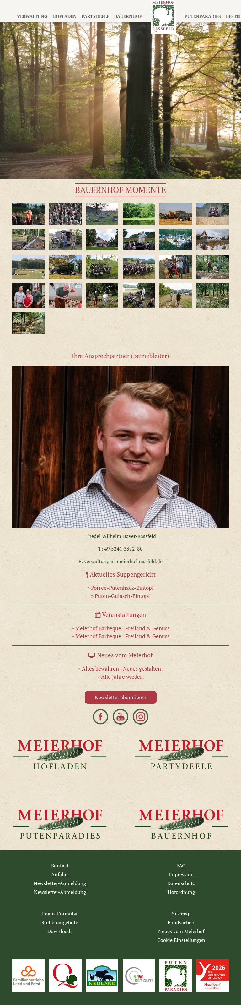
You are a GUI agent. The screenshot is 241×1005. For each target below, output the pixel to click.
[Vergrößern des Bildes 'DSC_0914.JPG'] (212, 239)
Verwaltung (32, 16)
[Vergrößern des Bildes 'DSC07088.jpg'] (28, 295)
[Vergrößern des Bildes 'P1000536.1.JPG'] (139, 267)
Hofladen (64, 16)
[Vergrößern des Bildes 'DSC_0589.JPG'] (212, 214)
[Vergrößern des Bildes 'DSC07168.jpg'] (28, 323)
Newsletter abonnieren (121, 697)
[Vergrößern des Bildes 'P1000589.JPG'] (175, 267)
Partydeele (95, 16)
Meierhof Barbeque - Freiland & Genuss (122, 628)
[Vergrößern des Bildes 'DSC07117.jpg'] (65, 295)
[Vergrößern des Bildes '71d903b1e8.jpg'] (139, 239)
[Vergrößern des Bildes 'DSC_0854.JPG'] (102, 214)
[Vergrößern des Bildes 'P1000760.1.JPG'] (28, 267)
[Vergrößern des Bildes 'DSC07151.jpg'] (139, 295)
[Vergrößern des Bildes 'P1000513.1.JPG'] (102, 267)
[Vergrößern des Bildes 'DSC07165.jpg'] (212, 295)
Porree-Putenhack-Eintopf (122, 587)
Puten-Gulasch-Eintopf (122, 596)
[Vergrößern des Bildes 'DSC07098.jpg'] (120, 447)
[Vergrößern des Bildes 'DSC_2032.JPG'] (28, 214)
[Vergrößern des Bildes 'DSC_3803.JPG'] (175, 214)
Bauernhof (128, 16)
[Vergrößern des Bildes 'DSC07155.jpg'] (175, 295)
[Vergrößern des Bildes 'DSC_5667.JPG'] (102, 239)
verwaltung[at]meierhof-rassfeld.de (123, 561)
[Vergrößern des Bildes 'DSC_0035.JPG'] (28, 239)
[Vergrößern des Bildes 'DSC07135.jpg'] (102, 295)
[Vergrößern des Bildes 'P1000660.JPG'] (212, 267)
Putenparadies (203, 16)
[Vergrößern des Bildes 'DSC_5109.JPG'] (65, 239)
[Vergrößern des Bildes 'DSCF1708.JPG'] (139, 214)
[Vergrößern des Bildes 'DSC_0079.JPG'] (175, 239)
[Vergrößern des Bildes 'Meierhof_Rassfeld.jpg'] (65, 267)
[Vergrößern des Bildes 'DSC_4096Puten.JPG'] (65, 214)
